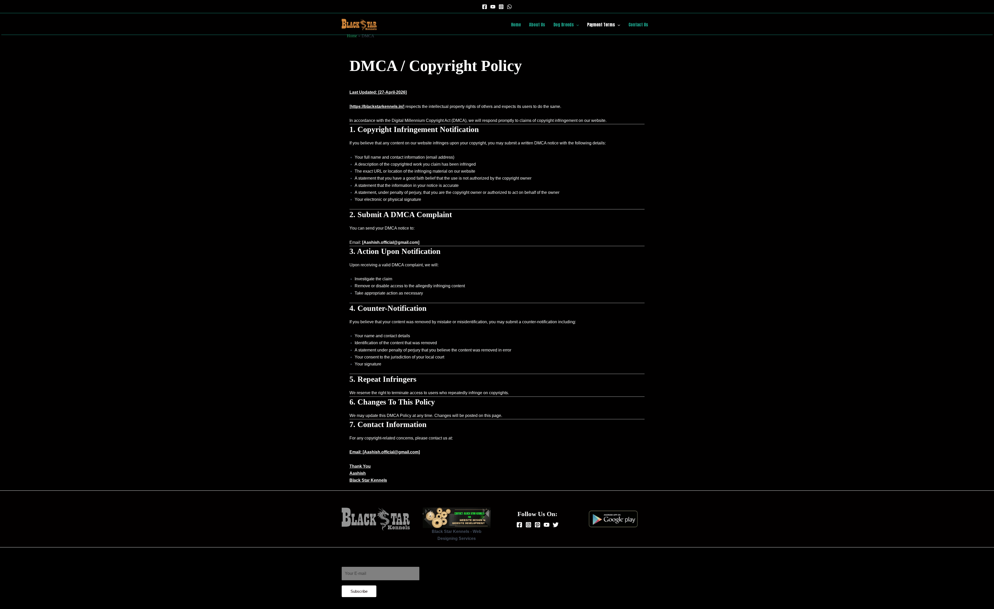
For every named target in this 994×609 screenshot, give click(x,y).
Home (516, 24)
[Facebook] (484, 6)
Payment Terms (601, 24)
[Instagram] (501, 6)
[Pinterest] (537, 525)
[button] (576, 25)
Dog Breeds (563, 24)
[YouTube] (492, 6)
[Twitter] (556, 525)
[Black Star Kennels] (359, 24)
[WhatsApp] (509, 6)
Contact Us (638, 24)
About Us (537, 24)
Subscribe (359, 591)
